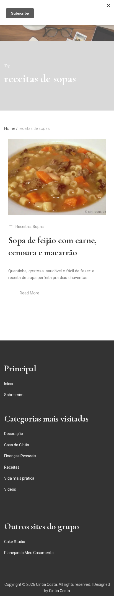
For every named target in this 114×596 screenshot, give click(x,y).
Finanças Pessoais (20, 456)
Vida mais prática (19, 478)
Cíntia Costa (46, 584)
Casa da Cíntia (16, 445)
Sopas (38, 226)
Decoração (13, 433)
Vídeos (10, 489)
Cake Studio (14, 541)
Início (8, 384)
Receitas (23, 226)
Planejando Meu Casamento (29, 553)
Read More (29, 293)
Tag (7, 65)
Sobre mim (14, 395)
